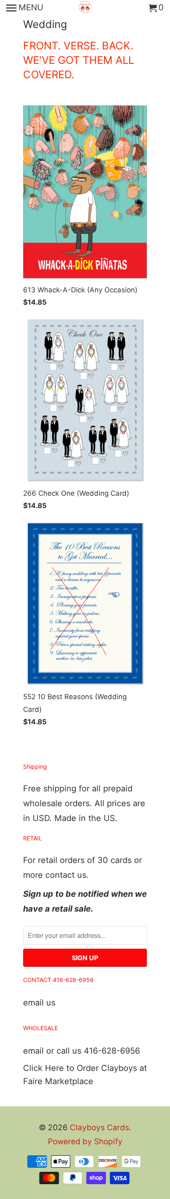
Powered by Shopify (85, 1141)
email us (39, 1003)
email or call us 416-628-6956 (81, 1051)
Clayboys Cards (99, 1127)
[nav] (24, 8)
